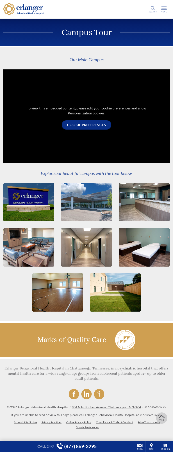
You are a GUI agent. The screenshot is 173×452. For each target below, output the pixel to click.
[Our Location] (151, 446)
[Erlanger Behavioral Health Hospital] (23, 9)
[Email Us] (140, 446)
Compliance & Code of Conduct (114, 422)
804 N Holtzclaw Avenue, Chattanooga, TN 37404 (106, 407)
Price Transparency (149, 422)
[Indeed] (99, 394)
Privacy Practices (51, 422)
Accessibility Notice (25, 422)
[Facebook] (73, 394)
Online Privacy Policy (78, 422)
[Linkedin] (86, 394)
